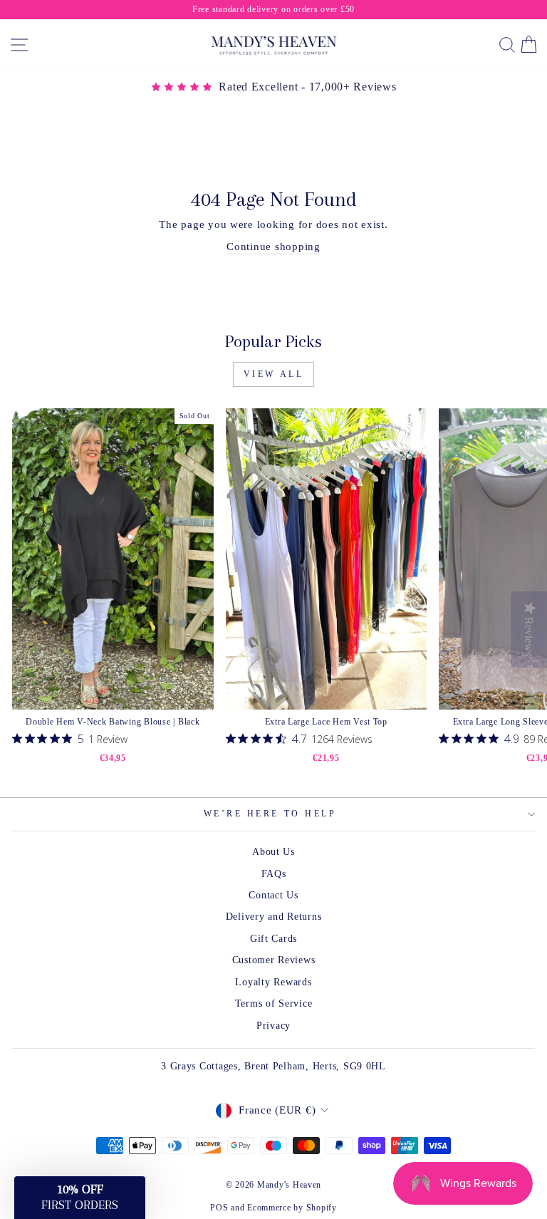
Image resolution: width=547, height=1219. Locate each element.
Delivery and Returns (274, 916)
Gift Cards (273, 938)
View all (274, 374)
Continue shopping (273, 246)
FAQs (273, 873)
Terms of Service (274, 1003)
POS (219, 1208)
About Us (273, 851)
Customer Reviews (274, 960)
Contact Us (273, 895)
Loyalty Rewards (273, 982)
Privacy (273, 1025)
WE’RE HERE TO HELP (270, 814)
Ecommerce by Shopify (292, 1208)
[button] (79, 1197)
